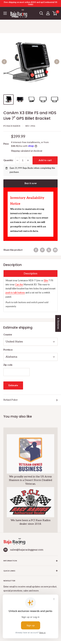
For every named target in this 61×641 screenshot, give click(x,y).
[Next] (56, 61)
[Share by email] (55, 250)
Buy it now (31, 183)
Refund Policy (10, 400)
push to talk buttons (15, 292)
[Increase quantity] (28, 160)
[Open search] (41, 13)
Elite (46, 280)
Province (8, 349)
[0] (55, 13)
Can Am (19, 284)
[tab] (30, 273)
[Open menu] (5, 13)
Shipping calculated (20, 151)
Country (7, 334)
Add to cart (45, 160)
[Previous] (4, 61)
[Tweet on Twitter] (48, 250)
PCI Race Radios (11, 126)
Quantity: (8, 160)
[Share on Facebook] (36, 250)
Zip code (7, 365)
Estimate (13, 385)
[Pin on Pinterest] (42, 250)
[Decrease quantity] (17, 160)
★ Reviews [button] (58, 323)
